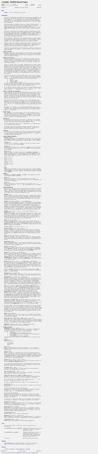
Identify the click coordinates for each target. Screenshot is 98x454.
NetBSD (17, 452)
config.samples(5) (8, 27)
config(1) (35, 18)
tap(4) (30, 114)
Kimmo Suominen (22, 452)
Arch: (27, 4)
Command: (3, 4)
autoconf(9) (21, 263)
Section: (14, 4)
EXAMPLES (4, 441)
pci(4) (24, 72)
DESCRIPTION (4, 15)
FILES (3, 423)
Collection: (33, 4)
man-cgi (30, 452)
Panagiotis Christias (35, 452)
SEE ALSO (4, 447)
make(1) (22, 305)
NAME (3, 10)
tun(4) (24, 114)
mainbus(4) (9, 266)
